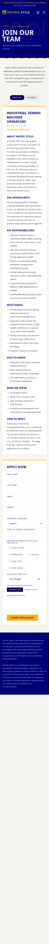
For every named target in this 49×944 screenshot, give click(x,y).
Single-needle (17, 547)
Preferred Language (18, 519)
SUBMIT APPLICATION (22, 617)
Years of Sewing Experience (21, 529)
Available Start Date (17, 574)
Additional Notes (16, 596)
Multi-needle (17, 568)
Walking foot (17, 554)
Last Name (12, 485)
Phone (11, 507)
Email (10, 496)
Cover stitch (16, 561)
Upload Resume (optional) (20, 586)
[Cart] (38, 12)
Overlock (35, 554)
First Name (13, 474)
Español (31, 97)
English (17, 97)
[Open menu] (44, 12)
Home (5, 26)
